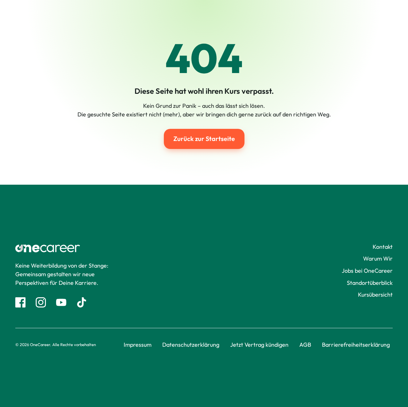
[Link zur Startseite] (80, 248)
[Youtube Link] (61, 302)
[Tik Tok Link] (81, 302)
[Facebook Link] (20, 302)
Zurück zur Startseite (204, 139)
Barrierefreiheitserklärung (356, 344)
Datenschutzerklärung (190, 344)
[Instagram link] (41, 302)
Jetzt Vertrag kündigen (259, 344)
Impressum (137, 344)
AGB (305, 344)
